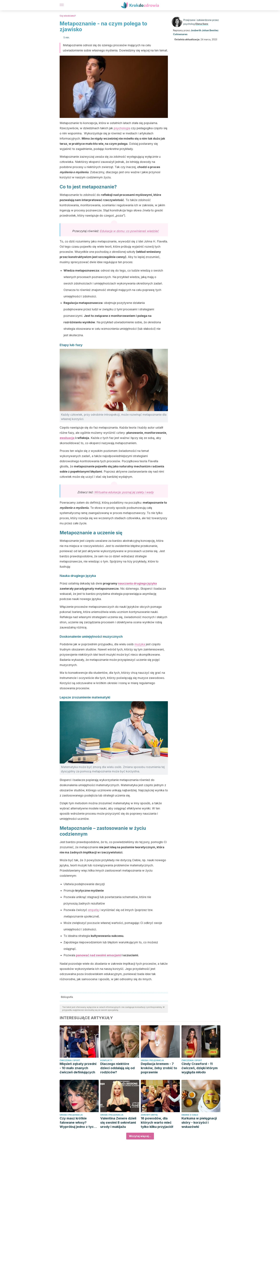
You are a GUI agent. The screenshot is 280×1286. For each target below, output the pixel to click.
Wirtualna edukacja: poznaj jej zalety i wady (124, 492)
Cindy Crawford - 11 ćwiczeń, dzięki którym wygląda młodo (199, 1068)
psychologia (122, 128)
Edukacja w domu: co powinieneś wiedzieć (129, 231)
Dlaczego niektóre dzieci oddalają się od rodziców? (117, 1068)
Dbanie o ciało (189, 1115)
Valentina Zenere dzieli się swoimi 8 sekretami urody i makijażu (118, 1122)
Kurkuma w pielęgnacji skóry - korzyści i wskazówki (199, 1122)
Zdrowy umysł (149, 1115)
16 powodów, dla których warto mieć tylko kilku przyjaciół (157, 1122)
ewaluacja (67, 438)
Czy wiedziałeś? (68, 16)
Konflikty (106, 1060)
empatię (93, 910)
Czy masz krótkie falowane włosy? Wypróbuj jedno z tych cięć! (78, 1122)
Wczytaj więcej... (140, 1136)
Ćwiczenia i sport (70, 1060)
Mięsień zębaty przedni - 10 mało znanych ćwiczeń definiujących (78, 1068)
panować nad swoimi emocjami (98, 955)
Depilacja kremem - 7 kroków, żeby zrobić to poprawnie (159, 1068)
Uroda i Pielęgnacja (152, 1060)
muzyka (139, 644)
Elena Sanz (201, 23)
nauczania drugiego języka (137, 583)
